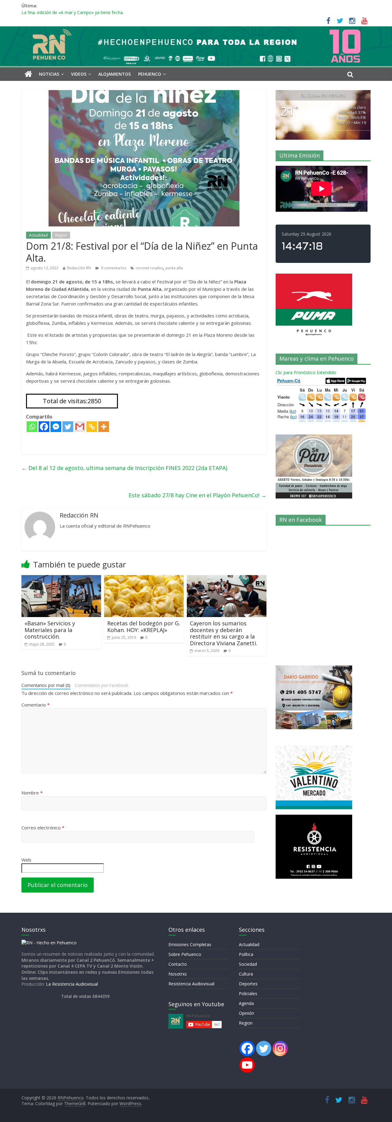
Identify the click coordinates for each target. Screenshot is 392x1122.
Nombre (32, 793)
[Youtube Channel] (247, 1065)
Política (246, 954)
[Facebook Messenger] (56, 426)
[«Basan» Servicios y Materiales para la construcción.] (61, 578)
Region (61, 235)
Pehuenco (149, 74)
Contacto (177, 964)
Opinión (246, 1013)
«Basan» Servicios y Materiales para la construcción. (49, 630)
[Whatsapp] (32, 426)
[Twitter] (67, 426)
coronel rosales (149, 268)
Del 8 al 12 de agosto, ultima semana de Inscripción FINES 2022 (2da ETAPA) (124, 468)
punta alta (174, 268)
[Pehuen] (49, 943)
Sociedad (248, 964)
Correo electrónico (42, 827)
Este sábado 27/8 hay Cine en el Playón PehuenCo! (197, 495)
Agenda (246, 1003)
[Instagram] (280, 1048)
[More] (103, 426)
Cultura (246, 974)
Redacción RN (79, 268)
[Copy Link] (91, 426)
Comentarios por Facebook (101, 685)
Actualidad (38, 235)
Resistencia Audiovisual (191, 984)
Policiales (248, 993)
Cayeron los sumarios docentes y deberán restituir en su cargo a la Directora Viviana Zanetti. (223, 633)
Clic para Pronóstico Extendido (306, 372)
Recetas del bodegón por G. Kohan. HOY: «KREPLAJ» (143, 627)
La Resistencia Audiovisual (72, 984)
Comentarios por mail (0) (45, 685)
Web (26, 860)
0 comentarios (113, 268)
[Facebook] (44, 426)
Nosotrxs (177, 974)
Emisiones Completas (189, 944)
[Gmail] (79, 426)
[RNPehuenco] (196, 30)
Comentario (35, 705)
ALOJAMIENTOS (114, 74)
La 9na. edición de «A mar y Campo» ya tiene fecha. (72, 14)
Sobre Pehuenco (184, 954)
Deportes (248, 984)
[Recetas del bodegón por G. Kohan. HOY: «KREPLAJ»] (144, 578)
